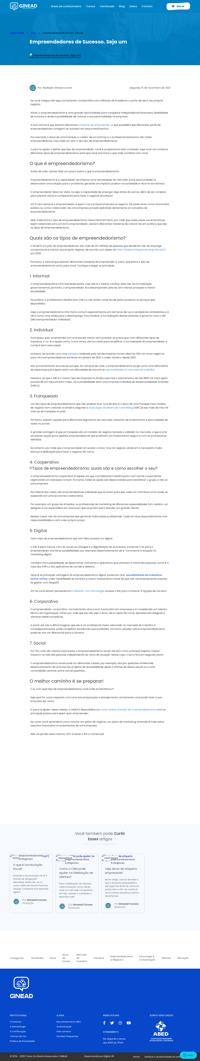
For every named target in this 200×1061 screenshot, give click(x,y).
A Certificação (18, 1031)
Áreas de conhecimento (66, 6)
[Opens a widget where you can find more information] (188, 1055)
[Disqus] (100, 783)
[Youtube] (129, 1023)
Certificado (107, 6)
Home (136, 1056)
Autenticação (64, 1026)
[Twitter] (112, 1023)
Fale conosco (64, 1031)
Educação (183, 958)
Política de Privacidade (22, 1041)
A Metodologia (18, 1026)
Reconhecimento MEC (69, 1021)
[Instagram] (120, 1023)
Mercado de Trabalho (81, 958)
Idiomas (166, 958)
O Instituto (16, 1021)
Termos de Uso (18, 1036)
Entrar (180, 6)
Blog (122, 6)
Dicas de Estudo (66, 958)
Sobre (133, 6)
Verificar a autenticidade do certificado (166, 1056)
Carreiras (98, 958)
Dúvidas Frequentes (67, 1036)
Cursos (90, 6)
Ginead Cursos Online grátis (23, 6)
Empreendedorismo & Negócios (121, 958)
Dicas (53, 958)
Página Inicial (17, 33)
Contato (147, 6)
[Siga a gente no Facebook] (104, 1023)
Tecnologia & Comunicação (147, 958)
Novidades (37, 958)
